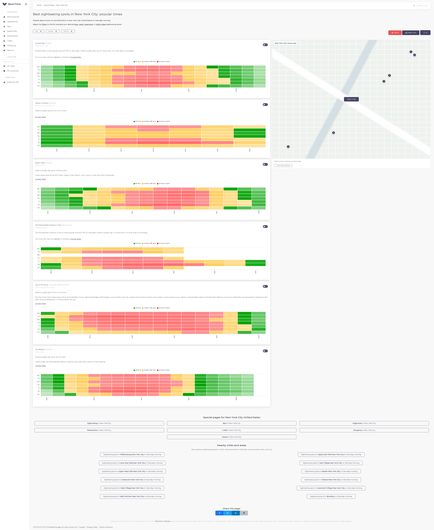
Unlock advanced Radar (283, 165)
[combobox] (422, 6)
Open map (351, 99)
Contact (82, 527)
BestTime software (163, 521)
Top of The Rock (41, 285)
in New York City (99, 423)
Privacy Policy (92, 527)
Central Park (40, 43)
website (56, 57)
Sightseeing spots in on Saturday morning (132, 454)
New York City (62, 5)
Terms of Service (106, 527)
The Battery (40, 349)
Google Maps (75, 57)
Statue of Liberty (42, 103)
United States (48, 5)
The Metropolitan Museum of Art (48, 225)
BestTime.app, (55, 527)
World (39, 5)
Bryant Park (40, 163)
